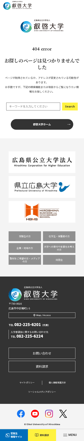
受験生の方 (25, 236)
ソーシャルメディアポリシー (42, 391)
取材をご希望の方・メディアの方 (25, 260)
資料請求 (42, 366)
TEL (29, 325)
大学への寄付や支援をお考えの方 (59, 248)
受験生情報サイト (16, 435)
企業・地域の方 (25, 248)
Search (70, 106)
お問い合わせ (42, 353)
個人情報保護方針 (57, 382)
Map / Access (43, 315)
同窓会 (59, 259)
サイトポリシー (27, 382)
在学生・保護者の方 (59, 236)
